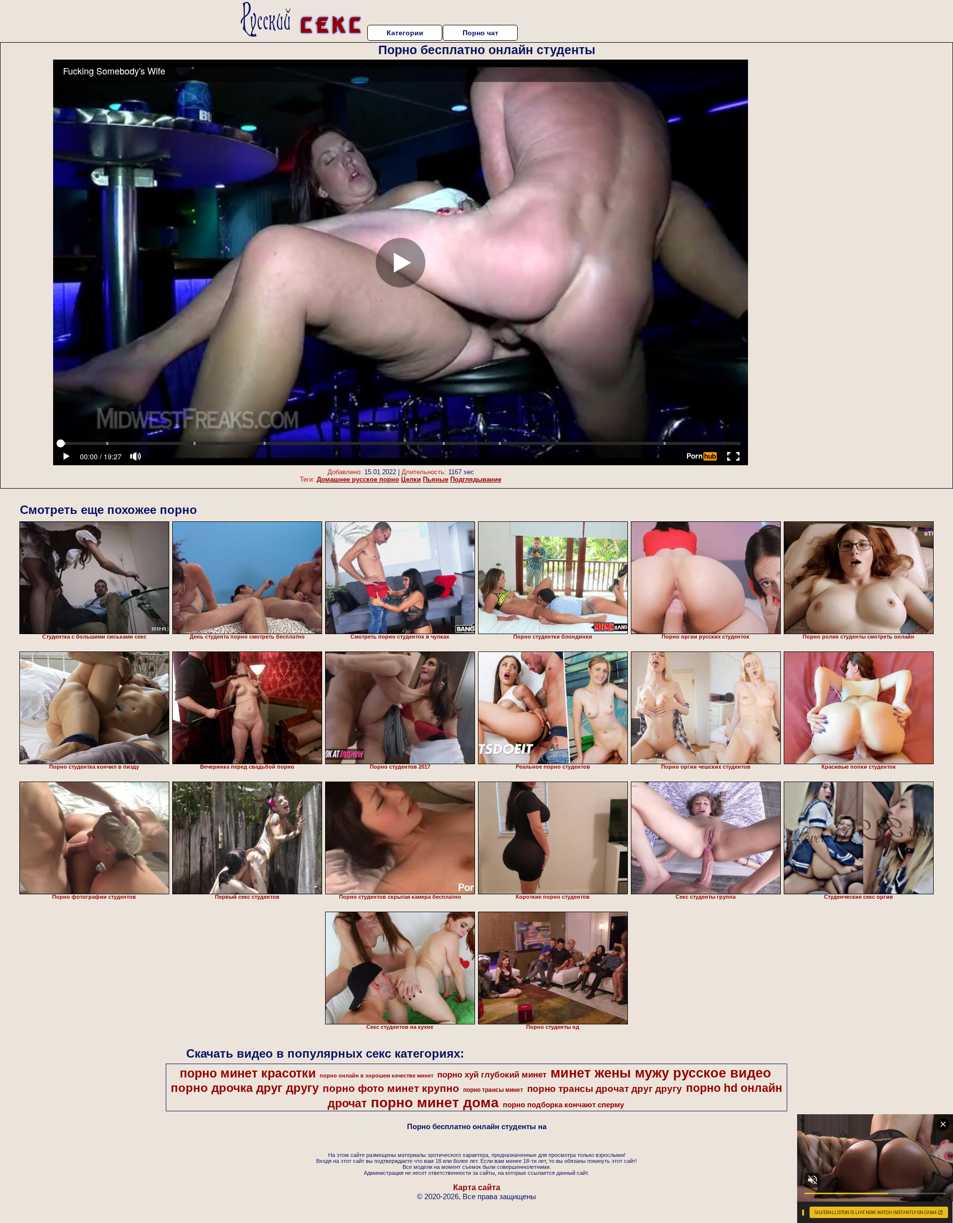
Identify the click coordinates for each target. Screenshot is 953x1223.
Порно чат (480, 33)
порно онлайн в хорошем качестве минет (376, 1076)
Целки (411, 479)
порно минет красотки (248, 1073)
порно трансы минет (493, 1089)
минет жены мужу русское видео (660, 1073)
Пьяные (435, 479)
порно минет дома (435, 1102)
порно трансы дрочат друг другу (604, 1088)
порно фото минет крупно (391, 1088)
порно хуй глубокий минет (491, 1074)
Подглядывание (475, 479)
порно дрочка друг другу (245, 1087)
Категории (405, 33)
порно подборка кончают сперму (563, 1105)
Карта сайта (476, 1187)
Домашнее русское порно (358, 479)
